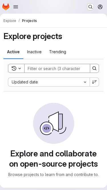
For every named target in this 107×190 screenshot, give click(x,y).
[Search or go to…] (90, 6)
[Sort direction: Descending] (94, 82)
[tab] (13, 52)
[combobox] (49, 82)
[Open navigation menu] (15, 6)
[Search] (94, 68)
